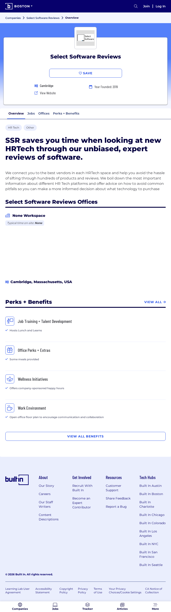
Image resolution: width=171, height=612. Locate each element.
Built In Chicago (152, 515)
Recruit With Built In (82, 488)
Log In (161, 6)
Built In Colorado (152, 523)
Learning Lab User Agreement (17, 590)
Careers (45, 494)
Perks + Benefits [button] (66, 113)
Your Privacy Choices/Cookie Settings (125, 590)
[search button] (136, 6)
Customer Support (113, 488)
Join (146, 6)
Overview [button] (16, 113)
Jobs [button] (31, 113)
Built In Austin (150, 486)
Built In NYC (148, 544)
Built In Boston (151, 494)
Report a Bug (116, 507)
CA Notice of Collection (153, 590)
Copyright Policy (66, 590)
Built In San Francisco (148, 554)
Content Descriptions (49, 517)
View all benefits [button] (85, 436)
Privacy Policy (83, 590)
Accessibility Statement (43, 590)
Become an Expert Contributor (81, 502)
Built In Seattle (151, 565)
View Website (48, 93)
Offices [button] (43, 113)
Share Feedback (118, 498)
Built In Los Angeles (148, 533)
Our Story (46, 486)
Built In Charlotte (146, 504)
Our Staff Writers (46, 504)
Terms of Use (98, 590)
